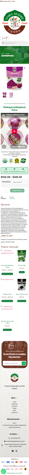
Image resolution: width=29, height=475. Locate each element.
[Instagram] (16, 451)
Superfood (7, 56)
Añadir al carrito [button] (21, 301)
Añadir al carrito (17, 190)
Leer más (22, 272)
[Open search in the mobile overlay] (14, 43)
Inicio (5, 103)
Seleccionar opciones (7, 274)
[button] (24, 68)
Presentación (6, 181)
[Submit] (24, 363)
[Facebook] (13, 451)
